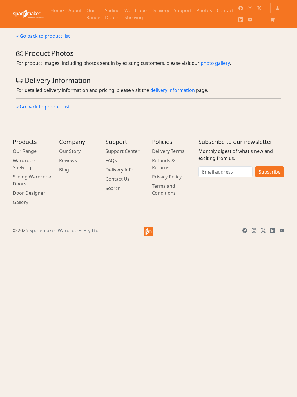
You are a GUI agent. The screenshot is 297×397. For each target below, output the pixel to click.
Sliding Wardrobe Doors (32, 180)
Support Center (123, 151)
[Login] (277, 8)
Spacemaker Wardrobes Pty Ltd (64, 230)
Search (113, 188)
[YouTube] (250, 20)
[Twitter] (259, 8)
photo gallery (215, 63)
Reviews (68, 160)
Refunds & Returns (163, 164)
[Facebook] (240, 8)
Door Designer (29, 193)
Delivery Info (119, 170)
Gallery (20, 202)
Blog (64, 170)
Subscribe (269, 172)
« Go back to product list (43, 36)
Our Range (25, 151)
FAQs (111, 160)
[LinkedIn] (240, 20)
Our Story (70, 151)
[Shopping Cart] (272, 20)
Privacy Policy (167, 177)
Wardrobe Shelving (24, 164)
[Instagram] (250, 8)
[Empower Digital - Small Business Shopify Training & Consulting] (148, 231)
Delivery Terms (168, 151)
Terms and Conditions (164, 189)
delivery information (172, 90)
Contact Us (118, 179)
